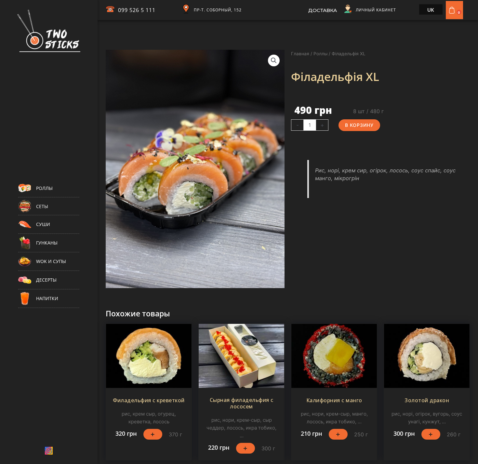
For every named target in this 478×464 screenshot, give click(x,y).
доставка (322, 10)
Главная (300, 53)
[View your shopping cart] (452, 10)
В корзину (359, 125)
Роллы (320, 53)
